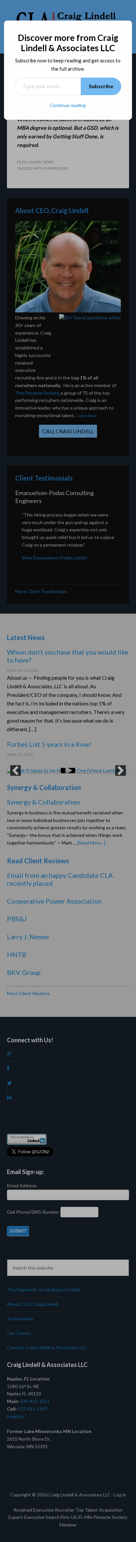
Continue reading (68, 105)
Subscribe (101, 86)
